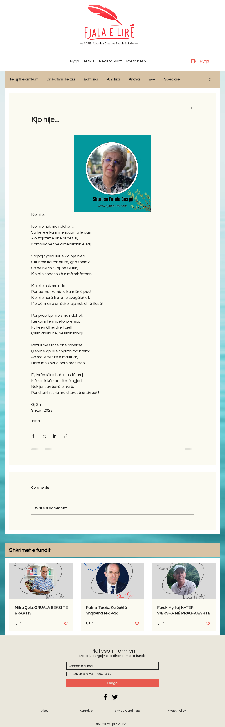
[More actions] (191, 108)
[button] (210, 79)
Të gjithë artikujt (23, 79)
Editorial (91, 79)
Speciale (172, 79)
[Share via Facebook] (33, 436)
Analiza (113, 79)
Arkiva (134, 79)
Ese (152, 79)
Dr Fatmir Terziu (61, 79)
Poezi (36, 420)
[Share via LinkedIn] (55, 436)
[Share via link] (66, 436)
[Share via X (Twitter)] (44, 436)
